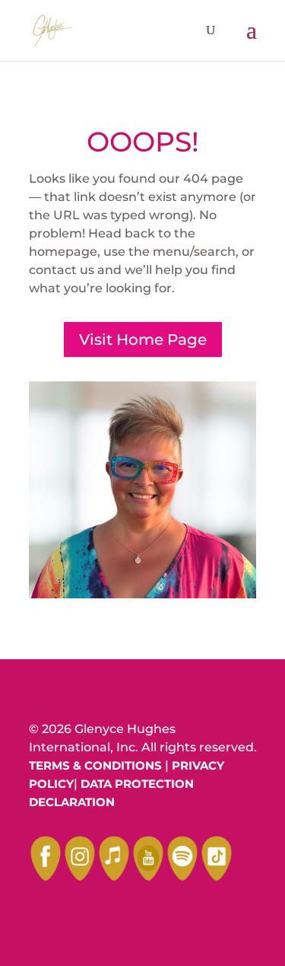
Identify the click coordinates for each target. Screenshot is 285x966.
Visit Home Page (143, 339)
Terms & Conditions (95, 765)
